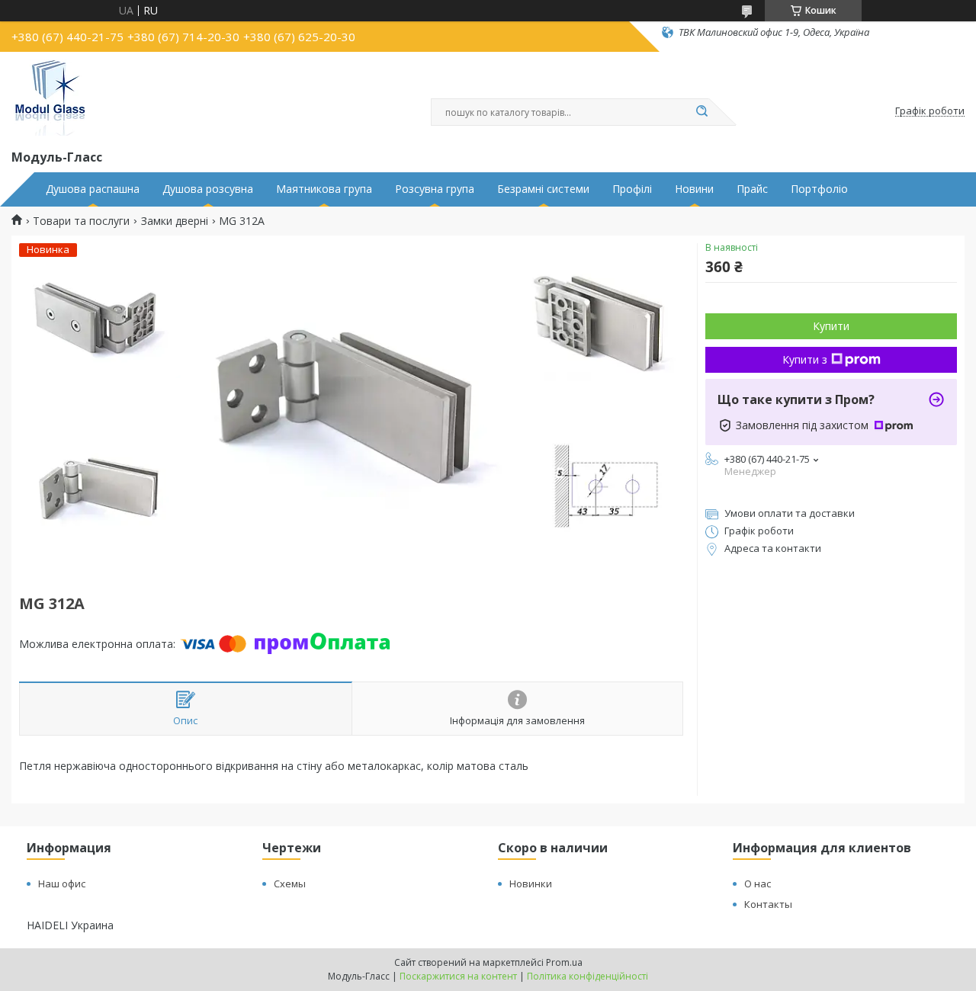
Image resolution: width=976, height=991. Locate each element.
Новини (694, 189)
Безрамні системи (543, 189)
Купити (831, 326)
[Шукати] (701, 112)
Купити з (804, 359)
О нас (757, 883)
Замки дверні (174, 221)
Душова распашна (93, 189)
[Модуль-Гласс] (49, 97)
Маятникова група (324, 189)
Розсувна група (434, 189)
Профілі (632, 189)
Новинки (530, 883)
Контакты (768, 904)
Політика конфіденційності (587, 976)
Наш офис (61, 883)
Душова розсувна (207, 189)
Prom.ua (564, 962)
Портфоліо (819, 189)
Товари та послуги (81, 221)
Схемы (290, 883)
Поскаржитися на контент (458, 976)
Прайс (752, 189)
